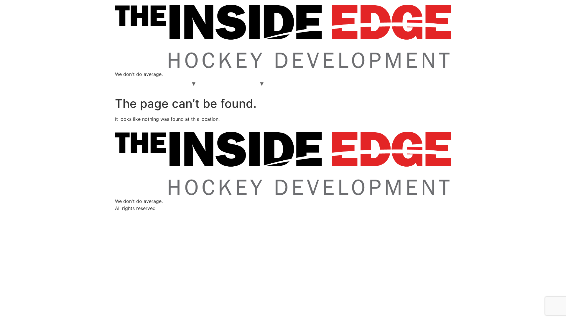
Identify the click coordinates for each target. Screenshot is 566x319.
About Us (214, 84)
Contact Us (285, 84)
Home (126, 84)
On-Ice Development (164, 84)
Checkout (245, 84)
